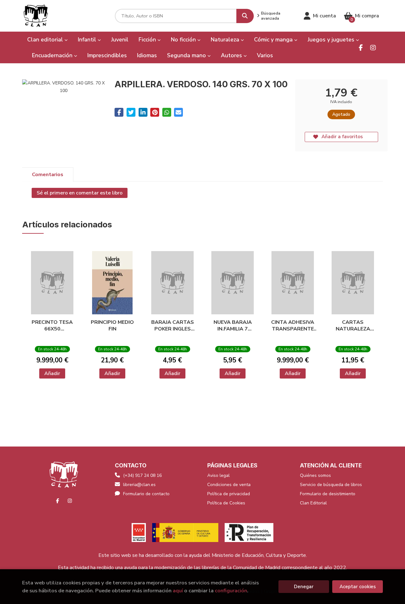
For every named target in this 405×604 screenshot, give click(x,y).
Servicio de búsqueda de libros (331, 485)
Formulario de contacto (146, 494)
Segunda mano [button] (187, 55)
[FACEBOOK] (361, 47)
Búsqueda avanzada (270, 16)
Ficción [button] (148, 39)
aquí (178, 590)
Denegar (304, 586)
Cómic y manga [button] (274, 39)
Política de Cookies (226, 503)
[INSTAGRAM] (373, 47)
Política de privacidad (228, 494)
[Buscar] (245, 16)
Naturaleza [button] (226, 39)
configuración (231, 590)
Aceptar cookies (358, 586)
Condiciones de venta (229, 485)
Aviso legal (218, 475)
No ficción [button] (184, 39)
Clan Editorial (313, 503)
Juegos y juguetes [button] (332, 39)
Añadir (52, 373)
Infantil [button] (88, 39)
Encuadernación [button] (53, 55)
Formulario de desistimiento (327, 494)
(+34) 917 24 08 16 (142, 475)
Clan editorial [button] (46, 39)
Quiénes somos (315, 475)
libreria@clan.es (139, 485)
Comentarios (47, 174)
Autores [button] (232, 55)
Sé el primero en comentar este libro (79, 192)
